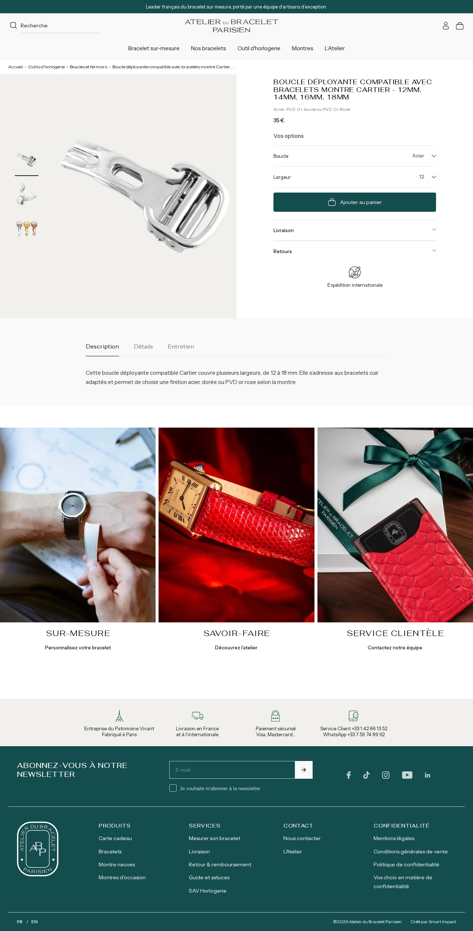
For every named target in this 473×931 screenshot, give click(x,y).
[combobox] (54, 25)
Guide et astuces (209, 877)
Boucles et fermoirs (88, 66)
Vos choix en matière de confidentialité (403, 881)
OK (304, 770)
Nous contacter (302, 838)
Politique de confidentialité (406, 864)
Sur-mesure (78, 633)
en (34, 921)
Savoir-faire (236, 633)
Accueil (15, 66)
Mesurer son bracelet (214, 838)
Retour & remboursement (220, 864)
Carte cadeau (115, 838)
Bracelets (110, 851)
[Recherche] (13, 25)
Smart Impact (442, 921)
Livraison (283, 230)
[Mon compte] (445, 25)
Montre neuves (117, 864)
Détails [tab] (143, 346)
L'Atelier (292, 851)
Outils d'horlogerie (46, 66)
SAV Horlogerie (208, 890)
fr (20, 921)
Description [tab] (102, 346)
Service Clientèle (395, 633)
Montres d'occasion (122, 877)
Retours (282, 251)
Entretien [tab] (181, 346)
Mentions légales (394, 838)
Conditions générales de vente (411, 851)
